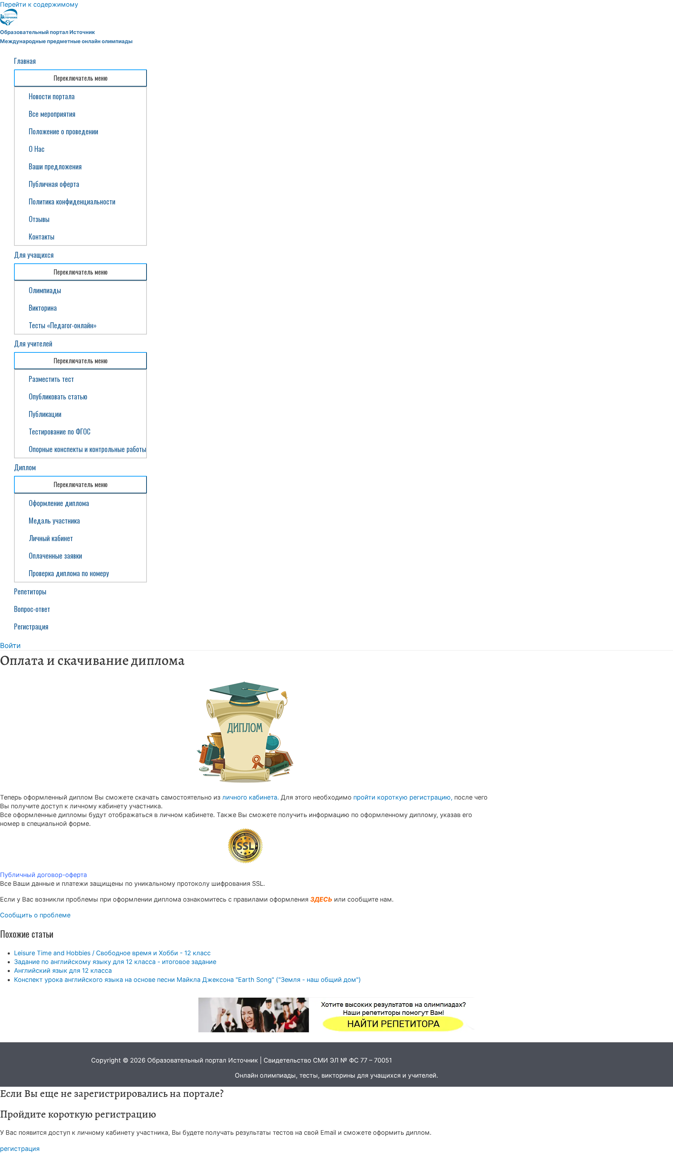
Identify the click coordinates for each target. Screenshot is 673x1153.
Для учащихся (34, 254)
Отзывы (39, 219)
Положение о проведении (63, 131)
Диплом (25, 467)
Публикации (45, 414)
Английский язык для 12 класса (63, 970)
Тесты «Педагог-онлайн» (63, 325)
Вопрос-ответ (32, 609)
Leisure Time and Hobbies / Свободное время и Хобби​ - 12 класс (112, 953)
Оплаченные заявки (55, 555)
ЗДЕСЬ (321, 899)
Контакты (41, 236)
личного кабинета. (250, 797)
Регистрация (31, 626)
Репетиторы (30, 591)
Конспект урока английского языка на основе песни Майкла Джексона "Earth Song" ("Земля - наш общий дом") (187, 979)
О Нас (37, 148)
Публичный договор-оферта (43, 874)
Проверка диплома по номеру (69, 573)
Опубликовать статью (58, 396)
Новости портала (52, 96)
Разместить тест (51, 378)
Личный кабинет (51, 538)
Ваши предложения (55, 166)
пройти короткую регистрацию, (403, 797)
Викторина (43, 307)
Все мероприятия (52, 113)
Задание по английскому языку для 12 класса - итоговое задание (115, 961)
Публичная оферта (54, 183)
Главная (25, 60)
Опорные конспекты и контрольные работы (87, 449)
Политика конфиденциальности (72, 201)
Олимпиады (45, 290)
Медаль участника (54, 520)
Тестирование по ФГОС (59, 431)
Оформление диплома (59, 503)
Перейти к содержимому (39, 4)
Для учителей (33, 343)
